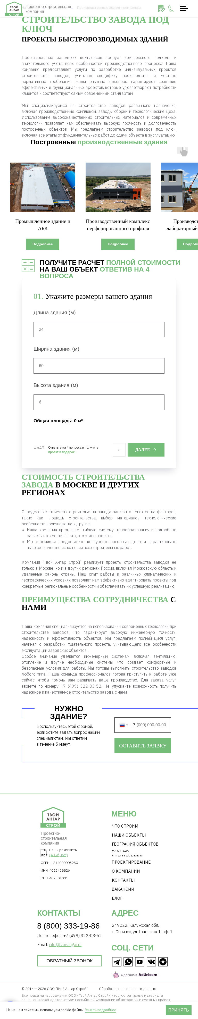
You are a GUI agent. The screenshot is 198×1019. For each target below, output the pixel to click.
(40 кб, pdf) (58, 855)
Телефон (122, 714)
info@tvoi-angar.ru (65, 944)
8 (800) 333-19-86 (68, 926)
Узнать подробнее (100, 1010)
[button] (161, 8)
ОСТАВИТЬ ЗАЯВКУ (143, 745)
